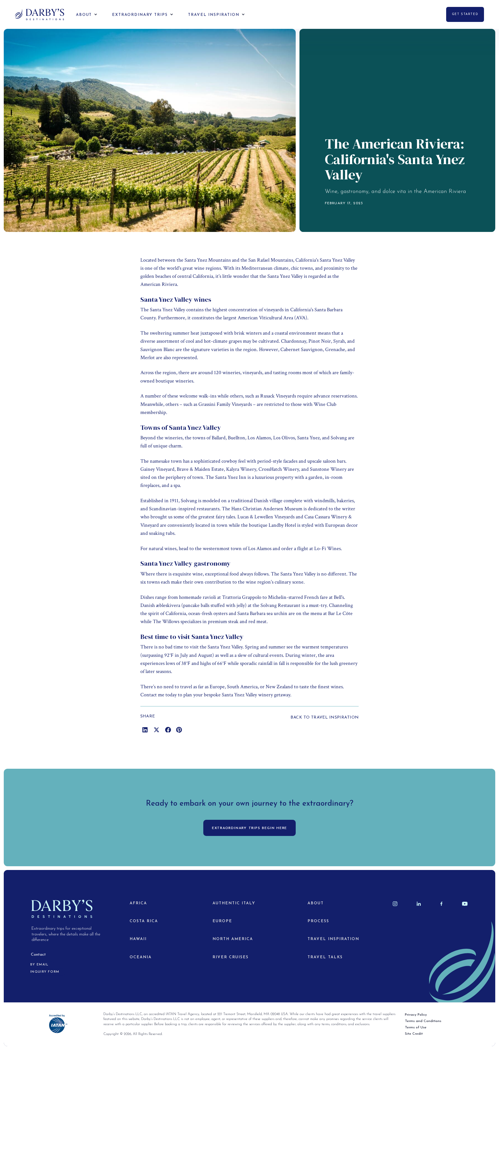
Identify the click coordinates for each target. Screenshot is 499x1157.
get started (465, 14)
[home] (39, 14)
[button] (82, 14)
